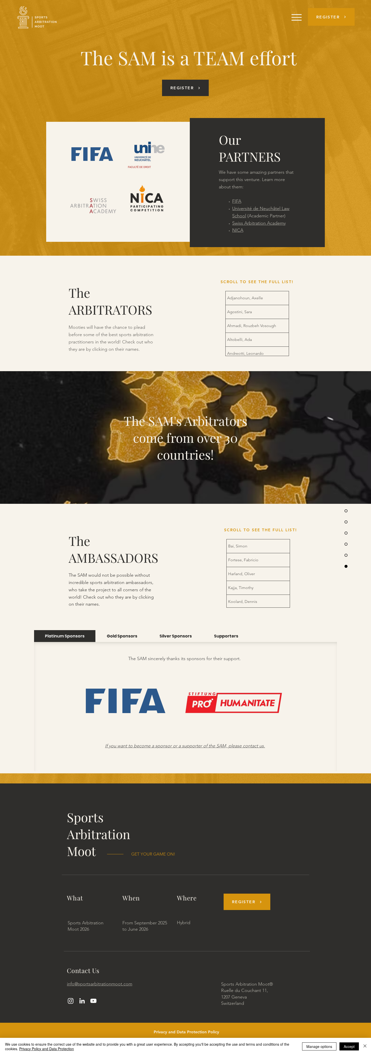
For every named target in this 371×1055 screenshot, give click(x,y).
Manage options (319, 1046)
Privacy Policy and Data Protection (46, 1048)
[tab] (64, 636)
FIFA (236, 201)
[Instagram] (70, 1001)
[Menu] (296, 17)
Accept (349, 1046)
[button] (331, 17)
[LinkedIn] (82, 1001)
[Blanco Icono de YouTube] (93, 1001)
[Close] (365, 1046)
